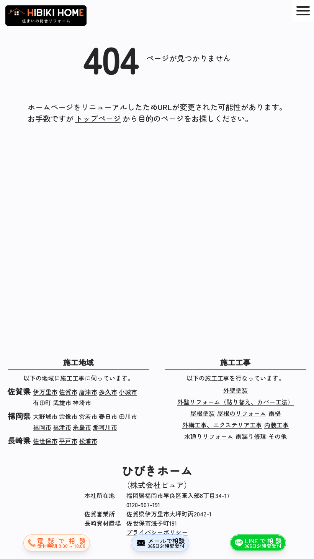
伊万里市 (45, 391)
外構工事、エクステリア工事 (222, 424)
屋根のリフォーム (241, 413)
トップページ (98, 118)
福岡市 (42, 427)
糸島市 (82, 427)
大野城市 (45, 416)
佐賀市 (68, 391)
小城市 (128, 391)
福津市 (62, 427)
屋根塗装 (202, 413)
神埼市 (82, 402)
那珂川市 (105, 427)
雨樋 (274, 413)
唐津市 (88, 391)
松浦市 (88, 440)
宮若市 (88, 416)
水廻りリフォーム (208, 436)
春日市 (108, 416)
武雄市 (62, 402)
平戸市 (68, 440)
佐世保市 (45, 440)
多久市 (108, 391)
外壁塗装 (235, 390)
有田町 (42, 402)
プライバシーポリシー (157, 532)
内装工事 (276, 424)
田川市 (128, 416)
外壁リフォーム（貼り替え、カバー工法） (235, 401)
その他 (277, 436)
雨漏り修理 (251, 436)
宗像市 (68, 416)
